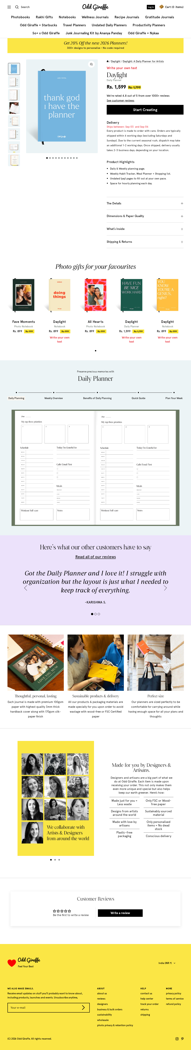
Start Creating (145, 109)
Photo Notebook (23, 326)
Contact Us (146, 993)
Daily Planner (131, 326)
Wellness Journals (95, 17)
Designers (102, 1004)
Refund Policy (173, 1004)
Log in (151, 7)
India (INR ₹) (165, 963)
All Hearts (96, 322)
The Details (114, 203)
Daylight (115, 61)
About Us (102, 993)
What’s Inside (116, 229)
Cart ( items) (174, 7)
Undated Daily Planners (109, 25)
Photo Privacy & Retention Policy (115, 1025)
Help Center (146, 998)
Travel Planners (74, 25)
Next (164, 588)
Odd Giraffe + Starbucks (38, 25)
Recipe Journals (127, 17)
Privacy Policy (173, 993)
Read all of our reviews (95, 556)
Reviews (101, 998)
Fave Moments (23, 322)
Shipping (145, 1014)
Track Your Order (149, 1004)
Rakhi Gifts (44, 17)
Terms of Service (175, 998)
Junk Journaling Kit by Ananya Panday (94, 33)
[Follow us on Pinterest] (182, 1038)
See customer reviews (120, 100)
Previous (26, 588)
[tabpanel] (24, 303)
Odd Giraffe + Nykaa (143, 33)
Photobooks (20, 17)
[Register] (83, 1008)
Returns (144, 1009)
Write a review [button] (120, 913)
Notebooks (67, 17)
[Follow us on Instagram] (177, 1038)
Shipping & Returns (119, 241)
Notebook (59, 326)
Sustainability (104, 1014)
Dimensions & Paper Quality (125, 216)
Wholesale (103, 1020)
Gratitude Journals (159, 17)
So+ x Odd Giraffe (46, 33)
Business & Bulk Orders (109, 1009)
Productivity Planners (149, 25)
